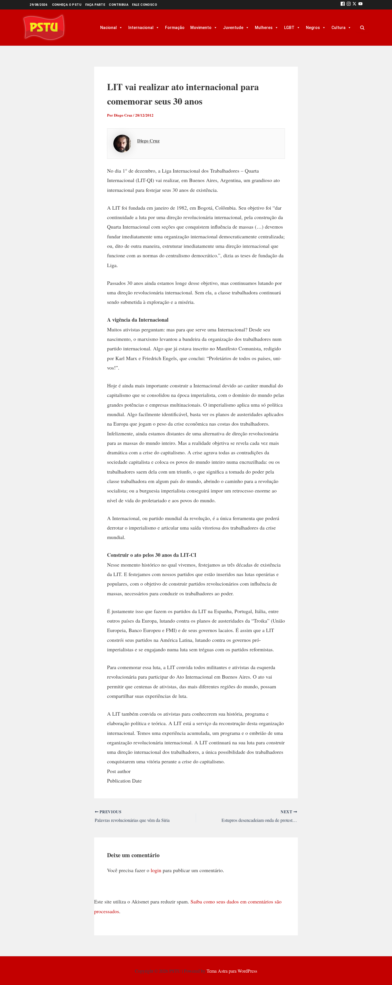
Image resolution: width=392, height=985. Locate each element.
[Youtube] (360, 5)
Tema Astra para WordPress (232, 971)
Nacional (108, 27)
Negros (313, 27)
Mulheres (264, 27)
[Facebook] (343, 5)
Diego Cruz (148, 140)
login (156, 870)
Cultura (338, 27)
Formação (175, 27)
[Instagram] (349, 5)
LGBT (289, 27)
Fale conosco (144, 5)
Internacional (141, 27)
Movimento (200, 27)
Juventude (233, 27)
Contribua (118, 5)
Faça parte (95, 5)
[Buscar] (362, 27)
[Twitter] (354, 5)
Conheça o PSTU (67, 5)
